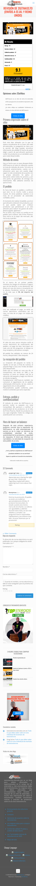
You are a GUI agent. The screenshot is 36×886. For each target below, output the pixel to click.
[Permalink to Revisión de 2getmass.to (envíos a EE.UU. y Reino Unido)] (7, 676)
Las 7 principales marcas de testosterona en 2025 (16, 835)
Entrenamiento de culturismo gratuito (17, 810)
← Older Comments (9, 533)
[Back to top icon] (18, 871)
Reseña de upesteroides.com (19, 658)
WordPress (25, 876)
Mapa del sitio (12, 840)
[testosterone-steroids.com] (14, 2)
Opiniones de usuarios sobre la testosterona (18, 819)
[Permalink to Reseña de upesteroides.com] (7, 665)
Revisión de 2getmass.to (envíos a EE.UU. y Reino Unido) (22, 669)
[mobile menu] (33, 2)
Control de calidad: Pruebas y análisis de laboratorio (17, 830)
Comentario (7, 547)
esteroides (30, 99)
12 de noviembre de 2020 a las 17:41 (18, 475)
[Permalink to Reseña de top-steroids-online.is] (7, 686)
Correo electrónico (10, 574)
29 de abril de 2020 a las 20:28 (16, 494)
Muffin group (20, 875)
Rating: (5, 589)
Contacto (10, 815)
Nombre (6, 567)
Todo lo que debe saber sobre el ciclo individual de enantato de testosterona (19, 734)
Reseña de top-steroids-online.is (20, 679)
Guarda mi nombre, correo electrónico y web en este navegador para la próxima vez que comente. (18, 584)
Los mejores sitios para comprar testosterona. (18, 824)
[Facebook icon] (18, 879)
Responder (29, 473)
